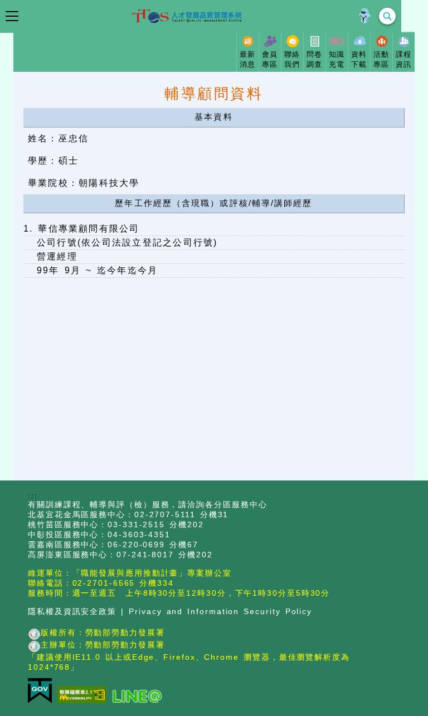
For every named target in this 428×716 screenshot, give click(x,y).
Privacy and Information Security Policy (220, 611)
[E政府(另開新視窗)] (42, 691)
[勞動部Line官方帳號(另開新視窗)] (140, 696)
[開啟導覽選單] (12, 16)
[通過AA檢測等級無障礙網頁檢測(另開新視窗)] (84, 695)
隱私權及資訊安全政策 (72, 611)
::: (33, 496)
